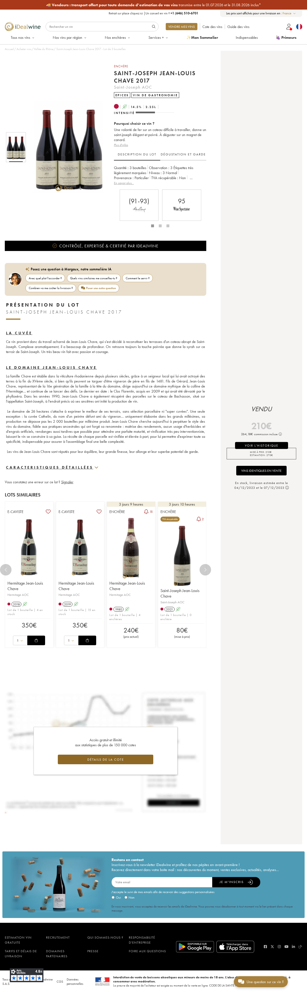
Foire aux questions (147, 951)
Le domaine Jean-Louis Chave (51, 367)
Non (132, 897)
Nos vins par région (67, 37)
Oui (118, 897)
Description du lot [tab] (137, 154)
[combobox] (289, 13)
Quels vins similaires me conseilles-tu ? (93, 278)
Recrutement (58, 937)
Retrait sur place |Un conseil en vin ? (153, 13)
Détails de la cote (105, 759)
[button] (65, 147)
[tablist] (160, 154)
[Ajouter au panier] (36, 640)
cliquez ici (136, 13)
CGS (60, 981)
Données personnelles (75, 981)
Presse (93, 951)
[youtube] (286, 946)
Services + (156, 37)
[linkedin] (293, 946)
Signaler (67, 482)
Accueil (9, 49)
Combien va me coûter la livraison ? (51, 288)
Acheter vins (24, 49)
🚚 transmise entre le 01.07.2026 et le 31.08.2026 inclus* (153, 4)
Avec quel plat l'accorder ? (45, 278)
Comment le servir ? (138, 278)
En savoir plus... (124, 183)
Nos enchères (115, 37)
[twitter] (272, 946)
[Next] (205, 570)
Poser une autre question (101, 288)
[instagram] (279, 946)
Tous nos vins (20, 37)
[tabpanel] (160, 175)
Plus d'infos (121, 145)
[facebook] (265, 946)
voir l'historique (261, 446)
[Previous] (6, 570)
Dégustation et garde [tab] (183, 154)
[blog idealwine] (300, 946)
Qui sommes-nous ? (105, 937)
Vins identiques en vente (261, 470)
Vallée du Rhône (43, 49)
